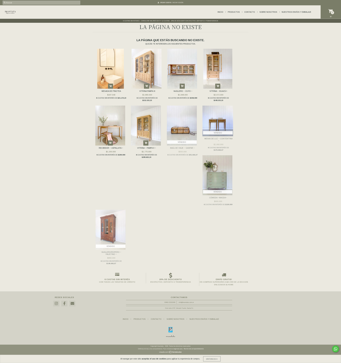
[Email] (72, 303)
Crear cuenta (165, 2)
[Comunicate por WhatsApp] (335, 348)
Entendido (212, 359)
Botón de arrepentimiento (194, 349)
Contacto (249, 12)
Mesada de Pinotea (111, 91)
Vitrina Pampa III (147, 91)
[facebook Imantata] (64, 303)
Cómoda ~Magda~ (218, 198)
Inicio (220, 12)
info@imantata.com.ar (186, 302)
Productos (233, 12)
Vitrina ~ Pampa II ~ (146, 148)
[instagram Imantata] (56, 303)
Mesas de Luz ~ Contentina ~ (218, 140)
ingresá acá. (178, 349)
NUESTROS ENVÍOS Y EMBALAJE (296, 12)
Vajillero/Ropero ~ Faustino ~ (111, 253)
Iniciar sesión (177, 2)
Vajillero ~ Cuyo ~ (182, 91)
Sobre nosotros (268, 12)
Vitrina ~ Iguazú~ (219, 91)
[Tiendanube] (170, 353)
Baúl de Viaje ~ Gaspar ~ (182, 148)
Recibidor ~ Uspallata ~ (111, 148)
